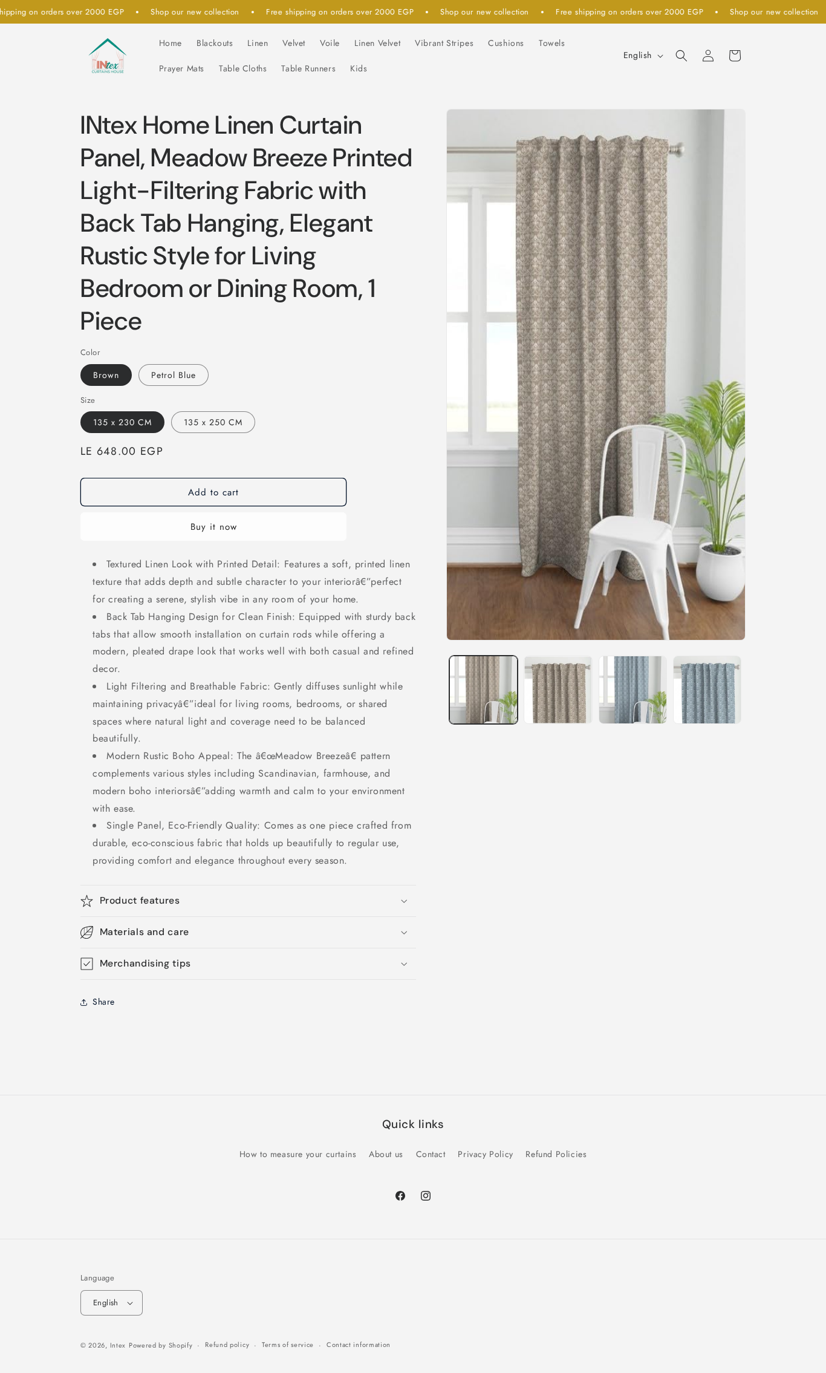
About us (386, 1154)
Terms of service (288, 1345)
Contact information (359, 1345)
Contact (431, 1154)
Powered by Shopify (161, 1345)
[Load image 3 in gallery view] (633, 690)
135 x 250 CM (213, 422)
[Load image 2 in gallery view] (558, 690)
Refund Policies (556, 1154)
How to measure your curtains (298, 1154)
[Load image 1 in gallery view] (483, 690)
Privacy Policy (485, 1154)
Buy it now (213, 526)
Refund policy (227, 1345)
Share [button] (104, 1002)
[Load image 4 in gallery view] (707, 690)
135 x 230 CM (122, 422)
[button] (681, 55)
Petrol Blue (173, 375)
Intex (118, 1345)
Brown (106, 375)
